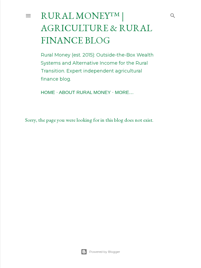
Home (48, 92)
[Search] (173, 14)
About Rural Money (85, 92)
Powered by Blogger (104, 252)
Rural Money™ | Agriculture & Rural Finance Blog (96, 27)
